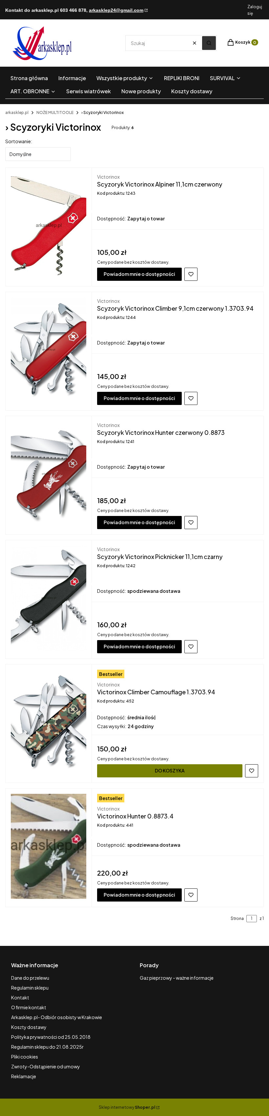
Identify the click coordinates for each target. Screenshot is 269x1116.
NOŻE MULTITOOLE (54, 112)
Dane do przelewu (30, 978)
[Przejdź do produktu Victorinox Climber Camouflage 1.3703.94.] (48, 722)
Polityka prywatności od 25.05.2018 (51, 1037)
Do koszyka (170, 770)
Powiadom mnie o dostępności (139, 274)
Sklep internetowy (127, 1107)
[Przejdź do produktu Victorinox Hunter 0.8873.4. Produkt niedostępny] (48, 846)
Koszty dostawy (29, 1027)
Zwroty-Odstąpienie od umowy (45, 1066)
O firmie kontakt (28, 1007)
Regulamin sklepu (30, 988)
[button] (209, 43)
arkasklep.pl (17, 112)
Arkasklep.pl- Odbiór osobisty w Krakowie (56, 1017)
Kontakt (20, 997)
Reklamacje (23, 1076)
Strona (237, 918)
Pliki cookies (24, 1057)
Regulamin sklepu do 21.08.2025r (47, 1047)
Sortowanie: (18, 141)
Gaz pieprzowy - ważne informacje (177, 978)
